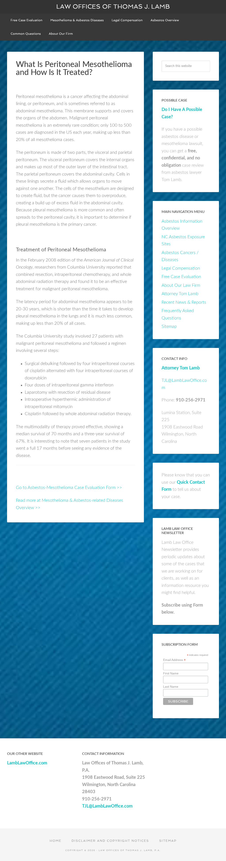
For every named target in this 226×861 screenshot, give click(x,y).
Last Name (170, 686)
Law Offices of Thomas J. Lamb (113, 6)
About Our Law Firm (181, 285)
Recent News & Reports (184, 302)
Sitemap (169, 326)
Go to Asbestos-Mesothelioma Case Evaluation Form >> (69, 487)
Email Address (174, 660)
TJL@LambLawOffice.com (107, 806)
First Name (171, 673)
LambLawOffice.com (27, 763)
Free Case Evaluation (181, 277)
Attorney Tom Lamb (180, 294)
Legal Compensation (181, 268)
